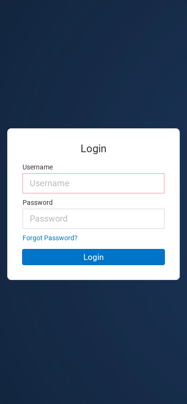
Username (38, 167)
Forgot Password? (50, 238)
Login (93, 257)
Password (38, 202)
